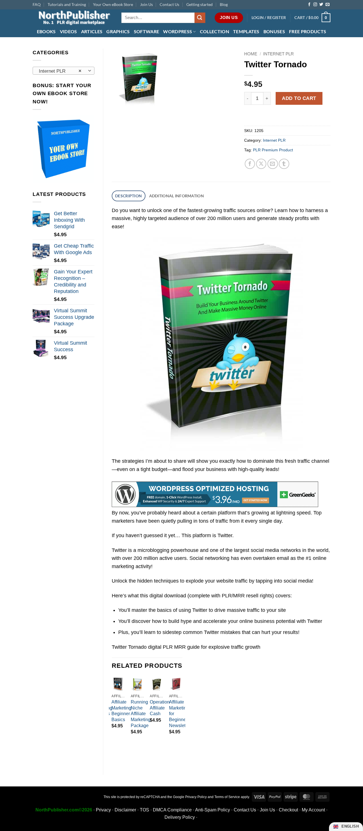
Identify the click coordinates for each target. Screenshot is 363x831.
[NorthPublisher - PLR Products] (73, 17)
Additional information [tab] (176, 195)
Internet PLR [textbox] (60, 71)
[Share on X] (261, 164)
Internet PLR (278, 53)
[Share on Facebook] (250, 164)
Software (146, 31)
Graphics (118, 31)
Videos (68, 31)
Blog (224, 4)
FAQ (37, 4)
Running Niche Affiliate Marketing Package (141, 714)
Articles (92, 31)
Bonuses (274, 31)
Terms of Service (227, 797)
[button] (269, 18)
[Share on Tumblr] (284, 164)
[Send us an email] (327, 5)
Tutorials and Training (67, 4)
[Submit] (200, 17)
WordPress (177, 31)
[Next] (182, 717)
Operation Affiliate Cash (160, 708)
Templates (246, 31)
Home (250, 53)
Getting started (199, 4)
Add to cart (299, 98)
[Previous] (112, 717)
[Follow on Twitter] (321, 5)
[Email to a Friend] (272, 164)
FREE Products (307, 31)
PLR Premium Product (273, 150)
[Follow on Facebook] (309, 5)
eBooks (46, 31)
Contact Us (169, 4)
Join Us (146, 4)
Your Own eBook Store (113, 4)
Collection (214, 31)
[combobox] (63, 71)
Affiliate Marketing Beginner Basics (121, 711)
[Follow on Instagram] (315, 5)
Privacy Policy (196, 797)
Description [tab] (128, 195)
